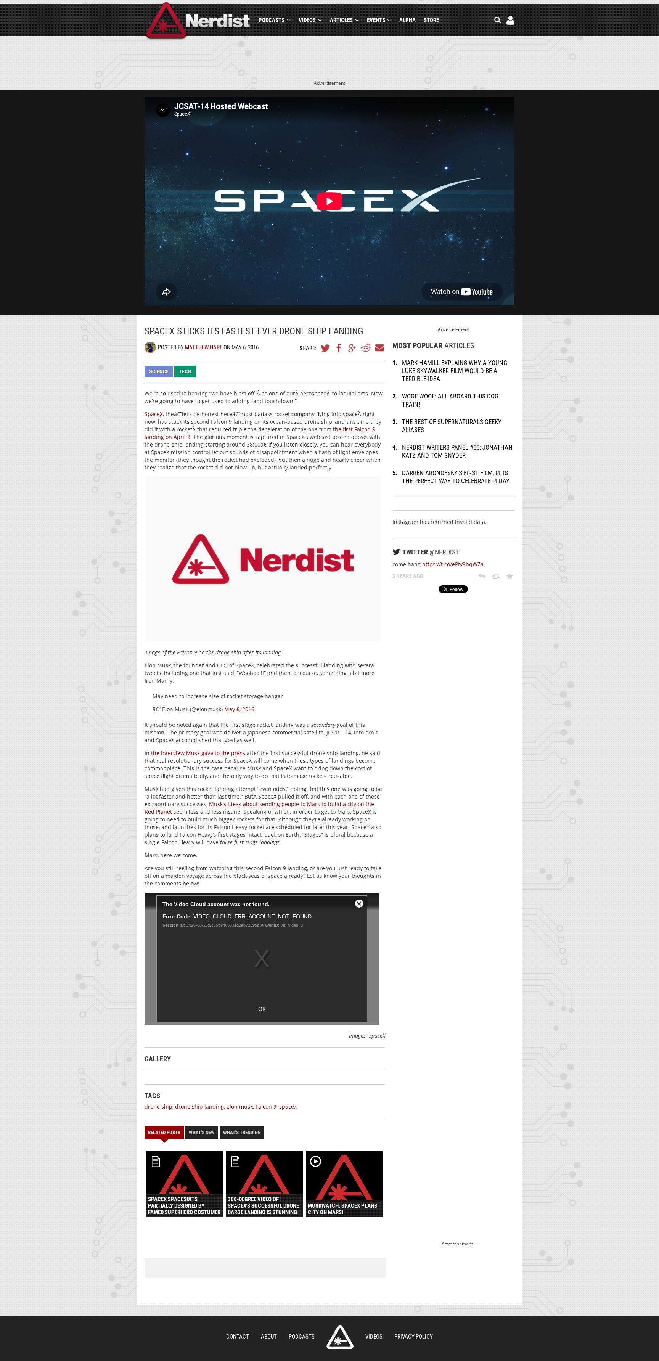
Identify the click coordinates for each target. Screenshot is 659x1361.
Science (159, 371)
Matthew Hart (203, 347)
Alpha (407, 20)
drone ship (158, 1106)
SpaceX (154, 414)
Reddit (366, 348)
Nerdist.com (340, 1337)
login (510, 20)
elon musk (240, 1106)
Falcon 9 (266, 1106)
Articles (341, 20)
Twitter (326, 348)
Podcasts (271, 20)
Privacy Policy (413, 1336)
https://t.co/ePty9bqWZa (453, 564)
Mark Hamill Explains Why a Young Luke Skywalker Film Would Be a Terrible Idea (454, 370)
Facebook (339, 348)
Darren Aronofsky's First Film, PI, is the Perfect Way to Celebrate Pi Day (456, 477)
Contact (237, 1336)
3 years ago (407, 576)
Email (379, 348)
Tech (185, 371)
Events (376, 20)
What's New (202, 1132)
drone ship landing (199, 1106)
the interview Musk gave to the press (198, 753)
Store (431, 20)
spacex (288, 1106)
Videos (307, 20)
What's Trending (242, 1132)
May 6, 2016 (239, 709)
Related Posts (164, 1132)
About (269, 1336)
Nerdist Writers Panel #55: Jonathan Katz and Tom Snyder (457, 451)
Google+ (352, 348)
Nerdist (198, 21)
